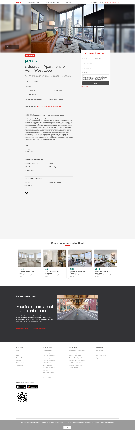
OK (67, 427)
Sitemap (18, 360)
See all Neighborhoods (40, 328)
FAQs (17, 355)
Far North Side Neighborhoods (76, 358)
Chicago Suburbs (73, 367)
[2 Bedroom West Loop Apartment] (29, 258)
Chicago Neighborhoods (52, 2)
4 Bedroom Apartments (49, 360)
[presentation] (18, 264)
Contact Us (19, 353)
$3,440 (97, 269)
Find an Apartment (33, 2)
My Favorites (94, 2)
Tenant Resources (100, 353)
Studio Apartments (47, 350)
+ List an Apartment (112, 2)
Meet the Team (20, 358)
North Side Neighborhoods (75, 355)
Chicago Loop (57, 106)
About (17, 350)
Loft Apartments (47, 362)
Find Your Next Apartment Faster (25, 382)
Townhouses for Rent (48, 372)
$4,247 (47, 269)
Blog (96, 358)
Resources (68, 2)
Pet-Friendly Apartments (49, 367)
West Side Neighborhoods (75, 365)
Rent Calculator (99, 350)
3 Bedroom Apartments (49, 358)
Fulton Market (48, 106)
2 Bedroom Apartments (49, 355)
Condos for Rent (47, 375)
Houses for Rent (47, 370)
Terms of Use (19, 365)
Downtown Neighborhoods (75, 353)
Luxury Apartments (47, 365)
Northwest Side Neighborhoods (77, 360)
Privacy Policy (20, 362)
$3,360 (72, 269)
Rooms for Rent (47, 377)
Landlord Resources (100, 355)
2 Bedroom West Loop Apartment (27, 272)
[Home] (19, 2)
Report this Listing (85, 86)
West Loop (39, 106)
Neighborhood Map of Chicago (77, 350)
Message (85, 73)
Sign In (101, 2)
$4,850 (22, 269)
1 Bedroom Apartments (49, 353)
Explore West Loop (22, 328)
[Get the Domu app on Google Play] (33, 387)
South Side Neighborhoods (76, 362)
